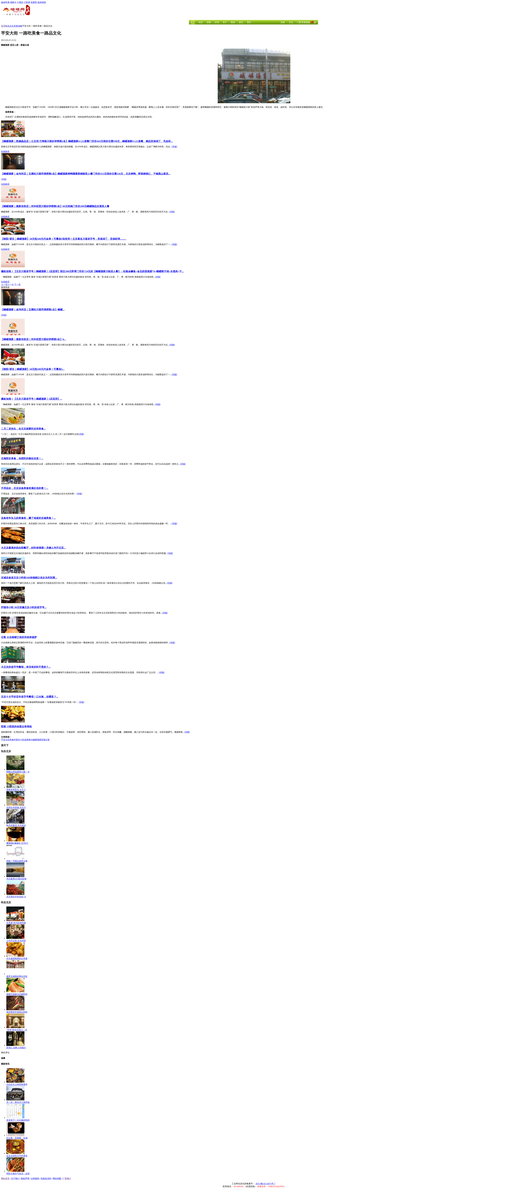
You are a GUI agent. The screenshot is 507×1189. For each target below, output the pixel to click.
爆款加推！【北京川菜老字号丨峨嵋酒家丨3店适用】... (31, 398)
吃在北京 (9, 26)
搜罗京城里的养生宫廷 (16, 976)
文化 (291, 22)
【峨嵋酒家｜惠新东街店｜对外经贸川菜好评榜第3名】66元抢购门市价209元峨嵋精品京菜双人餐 (55, 206)
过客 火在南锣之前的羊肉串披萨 (19, 637)
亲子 (225, 22)
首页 (193, 22)
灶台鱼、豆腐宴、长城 (16, 1138)
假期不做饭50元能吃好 (16, 994)
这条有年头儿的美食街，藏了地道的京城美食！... (28, 518)
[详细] (174, 146)
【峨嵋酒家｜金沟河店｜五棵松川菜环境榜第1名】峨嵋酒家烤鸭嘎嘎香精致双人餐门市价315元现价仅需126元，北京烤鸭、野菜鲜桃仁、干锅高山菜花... (85, 173)
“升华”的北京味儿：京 (16, 1030)
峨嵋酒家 (37, 740)
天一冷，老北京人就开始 (18, 1102)
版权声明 (25, 1178)
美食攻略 (18, 26)
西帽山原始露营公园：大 (18, 772)
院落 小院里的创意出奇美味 (16, 726)
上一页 (4, 284)
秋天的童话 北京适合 (16, 825)
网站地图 (57, 1178)
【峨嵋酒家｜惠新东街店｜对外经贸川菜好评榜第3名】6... (33, 339)
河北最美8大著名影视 (16, 879)
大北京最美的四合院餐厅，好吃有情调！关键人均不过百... (33, 547)
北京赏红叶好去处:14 (16, 897)
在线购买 (5, 151)
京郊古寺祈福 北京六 (16, 807)
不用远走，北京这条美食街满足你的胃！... (24, 488)
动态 (201, 22)
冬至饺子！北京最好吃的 (18, 1120)
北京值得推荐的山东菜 (16, 958)
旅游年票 (5, 2)
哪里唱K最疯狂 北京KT (17, 843)
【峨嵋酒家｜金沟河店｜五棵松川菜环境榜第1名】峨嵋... (33, 309)
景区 (249, 22)
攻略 (209, 22)
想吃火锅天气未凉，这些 (18, 1173)
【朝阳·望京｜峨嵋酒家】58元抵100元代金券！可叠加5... (32, 369)
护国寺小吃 (19, 740)
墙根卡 (13, 2)
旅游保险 (41, 2)
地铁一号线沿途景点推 (16, 861)
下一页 (17, 284)
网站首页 (5, 1178)
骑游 (233, 22)
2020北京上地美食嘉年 (16, 1084)
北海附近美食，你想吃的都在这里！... (22, 458)
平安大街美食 (7, 740)
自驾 (217, 22)
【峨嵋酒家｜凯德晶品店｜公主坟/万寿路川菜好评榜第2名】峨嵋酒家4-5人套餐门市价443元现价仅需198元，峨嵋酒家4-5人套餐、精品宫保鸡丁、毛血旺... (87, 141)
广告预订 (67, 1178)
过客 (47, 740)
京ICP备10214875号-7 (265, 1184)
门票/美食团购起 (306, 22)
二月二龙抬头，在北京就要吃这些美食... (23, 428)
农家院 (34, 2)
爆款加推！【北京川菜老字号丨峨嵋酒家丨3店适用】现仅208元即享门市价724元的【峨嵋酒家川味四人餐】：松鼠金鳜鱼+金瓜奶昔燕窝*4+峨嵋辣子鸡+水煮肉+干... (92, 271)
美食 (283, 22)
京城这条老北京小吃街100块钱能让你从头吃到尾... (29, 577)
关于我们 (15, 1178)
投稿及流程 (46, 1178)
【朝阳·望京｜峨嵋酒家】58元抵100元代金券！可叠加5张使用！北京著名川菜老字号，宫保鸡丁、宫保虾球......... (63, 238)
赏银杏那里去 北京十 (16, 790)
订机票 (27, 2)
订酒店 (20, 2)
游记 (241, 22)
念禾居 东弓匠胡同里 (16, 923)
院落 (43, 740)
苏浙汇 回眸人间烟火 (16, 1048)
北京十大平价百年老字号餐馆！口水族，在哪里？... (29, 696)
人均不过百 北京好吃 (16, 941)
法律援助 (35, 1178)
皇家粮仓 (28, 740)
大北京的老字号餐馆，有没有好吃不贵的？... (26, 667)
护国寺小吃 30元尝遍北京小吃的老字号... (23, 607)
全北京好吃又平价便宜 (16, 1156)
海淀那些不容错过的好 (16, 1012)
